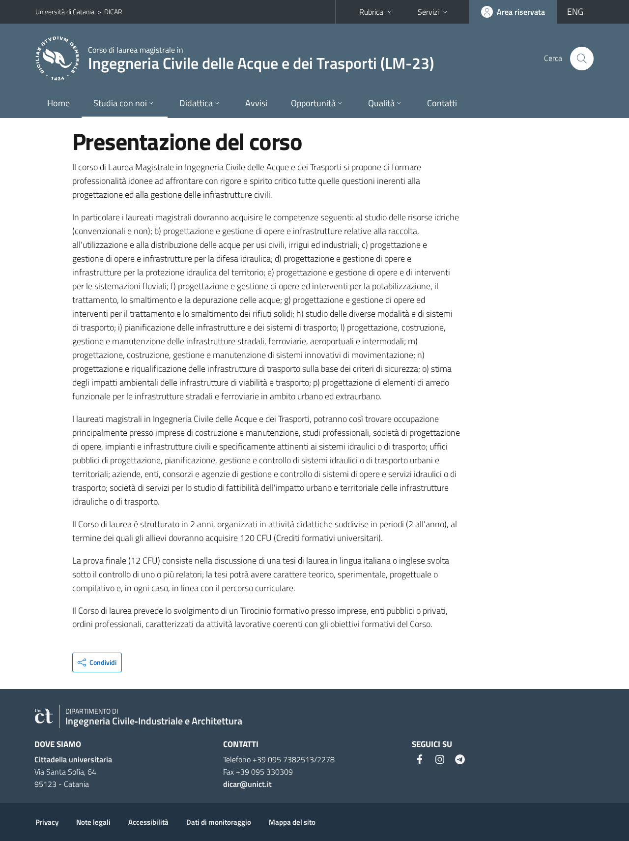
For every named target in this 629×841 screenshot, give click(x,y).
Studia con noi (120, 103)
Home (58, 103)
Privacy (46, 822)
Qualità (381, 103)
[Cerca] (582, 58)
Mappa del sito (292, 822)
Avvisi (256, 103)
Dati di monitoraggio (218, 822)
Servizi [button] (428, 12)
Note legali (93, 822)
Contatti (442, 103)
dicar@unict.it (247, 784)
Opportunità (313, 103)
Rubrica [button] (371, 12)
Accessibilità (148, 822)
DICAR (113, 11)
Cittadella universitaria (73, 759)
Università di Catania (64, 11)
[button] (97, 662)
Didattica (196, 103)
